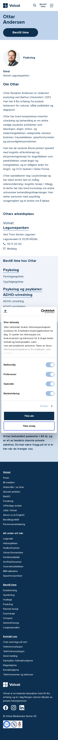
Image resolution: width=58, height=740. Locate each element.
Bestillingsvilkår (11, 519)
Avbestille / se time (13, 487)
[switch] (50, 374)
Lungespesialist (11, 627)
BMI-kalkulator (10, 571)
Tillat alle (29, 416)
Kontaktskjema (11, 669)
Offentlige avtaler (12, 505)
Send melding (10, 656)
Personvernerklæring (14, 524)
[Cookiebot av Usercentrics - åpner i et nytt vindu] (41, 311)
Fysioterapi (9, 613)
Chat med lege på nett (15, 642)
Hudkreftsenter (11, 548)
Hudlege (7, 599)
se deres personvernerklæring (30, 353)
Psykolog (11, 270)
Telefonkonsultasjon (13, 651)
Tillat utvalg (29, 426)
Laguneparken (16, 227)
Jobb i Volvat (10, 510)
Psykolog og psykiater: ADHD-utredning (22, 292)
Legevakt (8, 538)
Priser (6, 477)
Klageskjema (10, 665)
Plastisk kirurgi (10, 608)
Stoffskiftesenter (12, 561)
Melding (12, 248)
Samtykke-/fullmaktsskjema (18, 660)
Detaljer (44, 406)
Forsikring (8, 501)
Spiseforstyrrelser (12, 575)
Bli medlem (9, 482)
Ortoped (7, 618)
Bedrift (6, 496)
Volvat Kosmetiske (13, 552)
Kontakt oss (10, 636)
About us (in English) (13, 515)
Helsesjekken (10, 543)
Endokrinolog (10, 590)
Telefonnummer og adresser (18, 674)
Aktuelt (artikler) (11, 491)
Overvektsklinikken (13, 566)
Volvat (7, 472)
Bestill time (10, 584)
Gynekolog (9, 595)
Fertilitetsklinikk (11, 557)
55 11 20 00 (14, 244)
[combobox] (34, 5)
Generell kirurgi (11, 622)
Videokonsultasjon (13, 646)
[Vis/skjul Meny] (51, 5)
